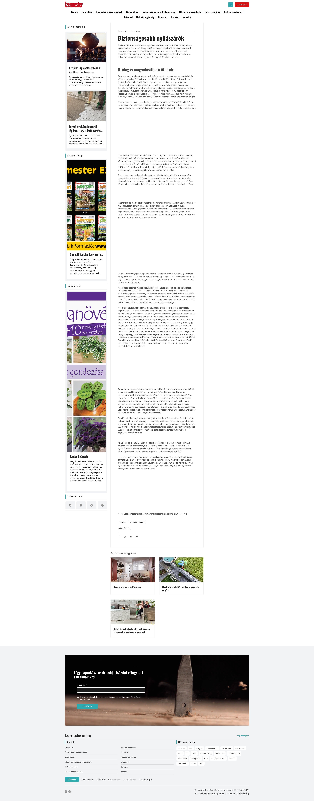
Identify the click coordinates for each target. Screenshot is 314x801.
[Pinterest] (91, 505)
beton (193, 720)
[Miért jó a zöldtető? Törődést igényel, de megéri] (181, 568)
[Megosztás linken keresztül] (137, 535)
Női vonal (124, 709)
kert (190, 705)
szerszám (181, 705)
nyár (201, 720)
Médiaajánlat (88, 736)
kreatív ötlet (226, 705)
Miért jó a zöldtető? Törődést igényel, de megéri (180, 587)
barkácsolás (240, 705)
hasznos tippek (234, 710)
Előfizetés (101, 736)
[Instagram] (102, 505)
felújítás (122, 522)
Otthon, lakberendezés (74, 728)
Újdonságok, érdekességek (76, 709)
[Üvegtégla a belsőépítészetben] (133, 568)
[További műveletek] (194, 31)
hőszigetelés (195, 715)
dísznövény (182, 715)
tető (206, 715)
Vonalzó (124, 729)
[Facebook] (70, 505)
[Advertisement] (157, 129)
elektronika (219, 710)
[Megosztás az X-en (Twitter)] (125, 535)
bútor (180, 710)
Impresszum (114, 736)
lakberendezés (212, 705)
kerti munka (182, 720)
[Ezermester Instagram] (69, 748)
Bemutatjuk (69, 714)
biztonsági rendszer (137, 522)
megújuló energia (218, 715)
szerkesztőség (205, 710)
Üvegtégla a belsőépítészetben (127, 586)
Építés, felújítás (124, 527)
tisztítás (232, 715)
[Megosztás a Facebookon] (119, 535)
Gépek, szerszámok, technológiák (78, 719)
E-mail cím (82, 642)
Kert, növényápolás (128, 705)
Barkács (124, 724)
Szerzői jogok (145, 736)
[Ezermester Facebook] (66, 748)
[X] (81, 505)
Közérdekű (69, 704)
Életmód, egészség (128, 714)
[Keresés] (230, 4)
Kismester (125, 719)
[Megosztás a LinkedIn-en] (131, 535)
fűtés (194, 710)
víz (187, 710)
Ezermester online (78, 692)
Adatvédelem (129, 736)
